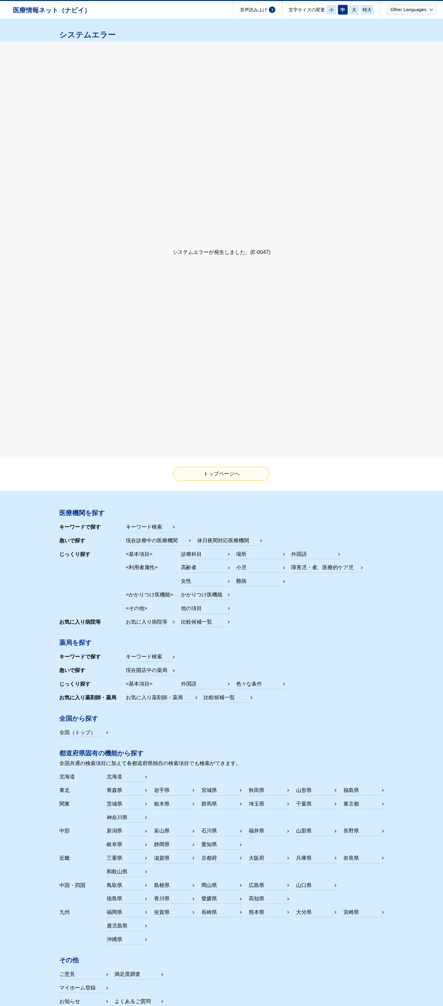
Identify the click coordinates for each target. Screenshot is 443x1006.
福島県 (351, 790)
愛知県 (209, 844)
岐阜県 (114, 844)
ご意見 (67, 974)
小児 (241, 567)
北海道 (114, 776)
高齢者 (189, 567)
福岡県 (114, 912)
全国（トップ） (77, 732)
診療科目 (191, 554)
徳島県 (114, 898)
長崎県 (209, 912)
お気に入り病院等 (146, 622)
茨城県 (114, 804)
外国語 (299, 554)
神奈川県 (117, 817)
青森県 (114, 790)
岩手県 (162, 790)
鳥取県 (114, 885)
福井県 (256, 830)
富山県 (162, 830)
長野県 (351, 830)
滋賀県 (162, 858)
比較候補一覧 (196, 622)
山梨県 (304, 830)
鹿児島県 (117, 925)
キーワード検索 (144, 527)
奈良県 (351, 858)
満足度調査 (127, 974)
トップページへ (221, 473)
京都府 (209, 858)
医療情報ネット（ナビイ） (52, 10)
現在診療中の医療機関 (152, 540)
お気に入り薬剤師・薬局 (154, 697)
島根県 (162, 885)
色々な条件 (249, 684)
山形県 (304, 790)
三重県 (114, 858)
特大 (367, 9)
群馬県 (209, 804)
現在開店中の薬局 (146, 670)
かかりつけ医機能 (201, 594)
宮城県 (209, 790)
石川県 (209, 830)
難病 (241, 581)
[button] (412, 9)
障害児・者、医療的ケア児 (322, 567)
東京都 (351, 804)
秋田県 (256, 790)
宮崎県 (351, 912)
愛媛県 (209, 898)
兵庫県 (304, 858)
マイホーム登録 (77, 987)
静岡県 (162, 844)
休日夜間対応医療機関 (223, 540)
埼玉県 (256, 804)
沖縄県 (114, 939)
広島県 (256, 885)
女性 (186, 581)
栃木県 (162, 804)
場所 (241, 554)
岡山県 (209, 885)
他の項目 (191, 608)
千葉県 (304, 804)
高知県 (256, 898)
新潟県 (114, 830)
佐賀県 (162, 912)
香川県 (162, 898)
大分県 (304, 912)
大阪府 (256, 858)
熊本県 (256, 912)
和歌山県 (117, 871)
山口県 (304, 885)
